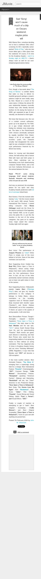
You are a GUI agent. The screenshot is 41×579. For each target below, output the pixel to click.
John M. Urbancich (25, 421)
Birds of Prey (19, 49)
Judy (16, 199)
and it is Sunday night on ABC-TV (21, 57)
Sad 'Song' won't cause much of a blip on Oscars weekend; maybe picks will (21, 28)
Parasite (18, 369)
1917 (11, 328)
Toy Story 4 (28, 362)
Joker (27, 253)
